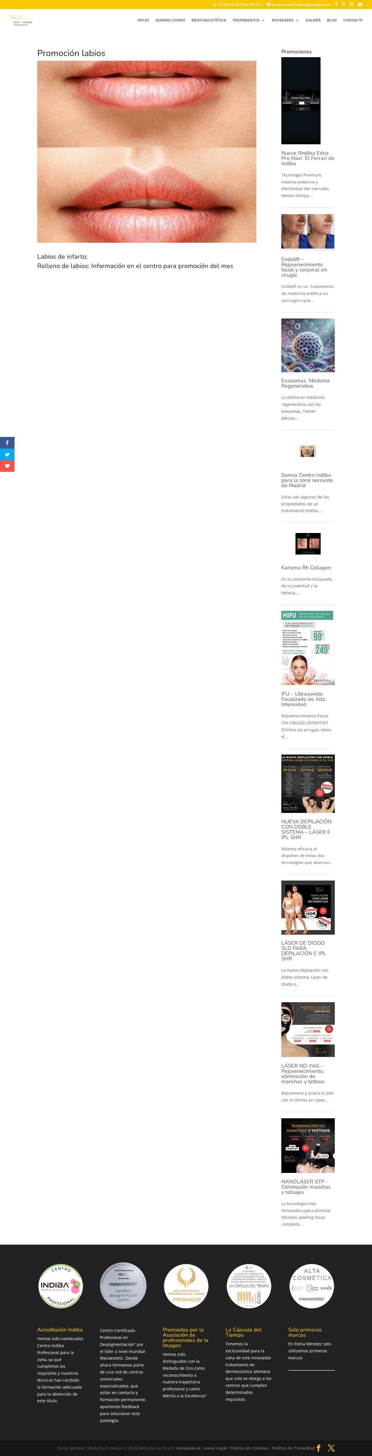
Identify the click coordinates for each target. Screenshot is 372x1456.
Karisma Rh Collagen (306, 567)
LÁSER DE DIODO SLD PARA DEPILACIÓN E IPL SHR (303, 951)
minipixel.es (188, 1448)
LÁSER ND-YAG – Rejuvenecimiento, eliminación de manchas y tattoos (303, 1073)
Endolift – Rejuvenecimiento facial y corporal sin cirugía (304, 267)
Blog (332, 20)
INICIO (143, 20)
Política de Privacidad (293, 1448)
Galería (313, 20)
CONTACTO (353, 20)
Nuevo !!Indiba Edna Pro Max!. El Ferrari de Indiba (308, 158)
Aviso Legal (215, 1448)
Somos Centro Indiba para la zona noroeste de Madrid (307, 480)
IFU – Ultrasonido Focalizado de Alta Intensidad (303, 699)
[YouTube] (360, 4)
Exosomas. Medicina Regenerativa (305, 383)
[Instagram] (351, 4)
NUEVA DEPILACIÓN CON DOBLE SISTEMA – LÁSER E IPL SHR (306, 829)
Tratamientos (246, 20)
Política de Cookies (249, 1448)
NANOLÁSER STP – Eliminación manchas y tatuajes (306, 1187)
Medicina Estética (209, 20)
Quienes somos (170, 20)
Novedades (283, 20)
